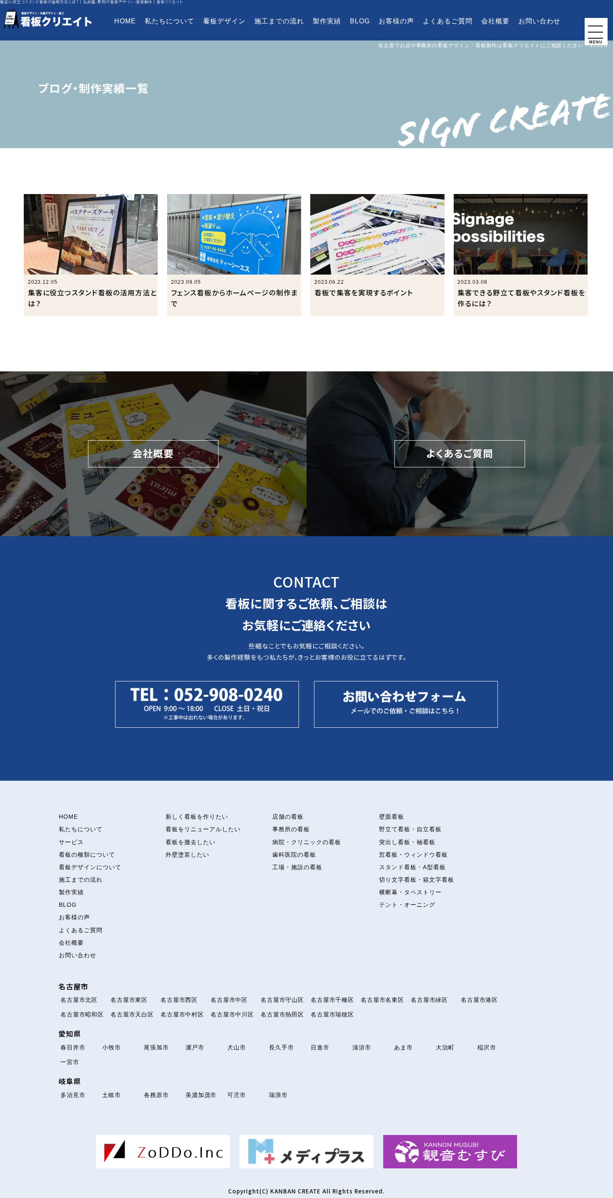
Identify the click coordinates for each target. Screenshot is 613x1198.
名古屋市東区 (129, 999)
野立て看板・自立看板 (410, 829)
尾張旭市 (156, 1047)
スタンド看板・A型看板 (412, 867)
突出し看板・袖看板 (407, 842)
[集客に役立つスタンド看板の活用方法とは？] (91, 255)
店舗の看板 (288, 816)
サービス (71, 842)
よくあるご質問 (447, 21)
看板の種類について (87, 854)
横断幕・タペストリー (410, 892)
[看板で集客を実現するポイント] (377, 255)
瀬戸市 (195, 1047)
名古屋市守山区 (282, 999)
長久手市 (281, 1047)
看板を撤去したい (191, 842)
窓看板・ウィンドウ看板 (413, 854)
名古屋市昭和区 (82, 1014)
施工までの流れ (279, 21)
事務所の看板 (291, 829)
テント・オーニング (407, 904)
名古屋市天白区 (132, 1014)
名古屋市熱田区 (282, 1014)
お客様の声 (396, 21)
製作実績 (327, 21)
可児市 (236, 1095)
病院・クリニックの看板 (306, 842)
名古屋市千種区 (332, 999)
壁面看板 (391, 816)
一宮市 (69, 1062)
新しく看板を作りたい (197, 816)
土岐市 (111, 1095)
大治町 (445, 1047)
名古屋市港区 (479, 999)
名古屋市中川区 (232, 1014)
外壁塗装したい (187, 854)
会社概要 (495, 21)
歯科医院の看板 (294, 854)
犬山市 (236, 1047)
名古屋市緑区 (429, 999)
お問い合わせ (539, 21)
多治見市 (72, 1095)
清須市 (361, 1047)
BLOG (360, 21)
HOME (125, 21)
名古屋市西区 (179, 999)
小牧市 (111, 1047)
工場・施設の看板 (297, 867)
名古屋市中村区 (182, 1014)
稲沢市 (486, 1047)
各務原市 (156, 1095)
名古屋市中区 (229, 999)
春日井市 (72, 1047)
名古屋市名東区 (382, 999)
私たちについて (169, 21)
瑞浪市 (278, 1095)
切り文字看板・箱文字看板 (416, 879)
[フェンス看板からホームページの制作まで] (234, 255)
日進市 (320, 1047)
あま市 (403, 1047)
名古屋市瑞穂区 (332, 1014)
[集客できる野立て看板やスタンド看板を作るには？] (521, 255)
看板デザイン (224, 21)
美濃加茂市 (201, 1095)
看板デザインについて (90, 867)
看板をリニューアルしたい (203, 829)
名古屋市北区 (79, 999)
